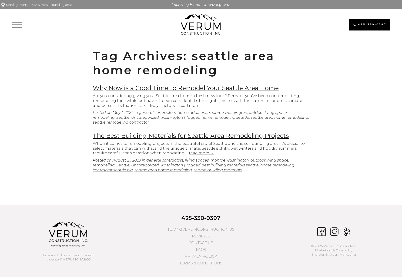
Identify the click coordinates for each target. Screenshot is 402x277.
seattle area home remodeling (279, 117)
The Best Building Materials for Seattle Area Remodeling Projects (191, 135)
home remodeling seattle (225, 117)
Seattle (123, 117)
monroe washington (228, 112)
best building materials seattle (230, 165)
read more (191, 105)
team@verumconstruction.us (201, 229)
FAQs (201, 249)
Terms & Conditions (200, 263)
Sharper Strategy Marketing (334, 254)
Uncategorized (145, 117)
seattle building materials (218, 170)
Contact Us (201, 243)
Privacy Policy (201, 256)
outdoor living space (268, 112)
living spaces (197, 160)
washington (172, 117)
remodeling (104, 117)
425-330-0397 (200, 218)
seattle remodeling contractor (121, 122)
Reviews (201, 236)
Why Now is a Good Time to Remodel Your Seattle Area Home (186, 88)
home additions (192, 112)
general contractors (157, 112)
